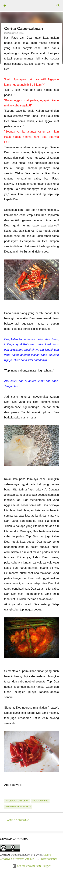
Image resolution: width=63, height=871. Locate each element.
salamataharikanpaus (18, 806)
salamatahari (40, 800)
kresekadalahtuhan (17, 800)
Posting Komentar (17, 820)
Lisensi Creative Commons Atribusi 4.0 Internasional (28, 857)
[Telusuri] (58, 5)
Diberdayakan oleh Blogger (33, 866)
